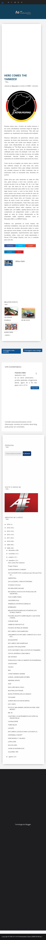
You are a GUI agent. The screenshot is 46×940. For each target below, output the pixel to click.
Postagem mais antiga (32, 350)
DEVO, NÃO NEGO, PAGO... (16, 687)
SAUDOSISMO (12, 664)
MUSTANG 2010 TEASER (15, 691)
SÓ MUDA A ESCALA (14, 585)
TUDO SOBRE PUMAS (15, 597)
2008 (8, 548)
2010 (8, 541)
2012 (8, 534)
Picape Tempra (13, 566)
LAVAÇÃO (11, 728)
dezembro (12, 550)
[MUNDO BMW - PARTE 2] (11, 326)
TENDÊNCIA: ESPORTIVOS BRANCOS (19, 604)
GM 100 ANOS (12, 657)
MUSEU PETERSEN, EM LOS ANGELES (19, 694)
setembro (12, 560)
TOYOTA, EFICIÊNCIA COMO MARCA (19, 653)
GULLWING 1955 (13, 752)
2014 (8, 528)
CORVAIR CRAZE (13, 621)
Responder (34, 388)
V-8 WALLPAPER (13, 721)
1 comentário (34, 86)
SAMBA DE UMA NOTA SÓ (16, 624)
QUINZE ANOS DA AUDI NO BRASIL (19, 701)
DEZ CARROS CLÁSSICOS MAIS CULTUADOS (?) (22, 732)
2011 (8, 538)
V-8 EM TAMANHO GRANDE (16, 674)
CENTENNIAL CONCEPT (15, 735)
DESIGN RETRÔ (13, 640)
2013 (8, 531)
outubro (11, 557)
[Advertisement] (23, 50)
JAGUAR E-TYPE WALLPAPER (16, 647)
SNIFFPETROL (12, 578)
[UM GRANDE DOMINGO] (11, 311)
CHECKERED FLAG (13, 600)
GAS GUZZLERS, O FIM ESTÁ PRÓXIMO (20, 581)
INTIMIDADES (12, 607)
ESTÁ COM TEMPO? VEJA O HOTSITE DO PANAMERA (24, 650)
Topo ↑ (41, 936)
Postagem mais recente (9, 351)
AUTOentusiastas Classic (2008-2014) (27, 937)
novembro (12, 554)
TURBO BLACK (12, 725)
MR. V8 (10, 713)
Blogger (28, 824)
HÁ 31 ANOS (12, 704)
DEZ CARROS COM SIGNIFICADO (18, 631)
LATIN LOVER (12, 742)
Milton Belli (15, 86)
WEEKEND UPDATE (14, 680)
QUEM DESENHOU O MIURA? (17, 569)
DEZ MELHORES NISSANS (16, 588)
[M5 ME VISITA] (28, 313)
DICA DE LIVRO (12, 745)
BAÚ (9, 670)
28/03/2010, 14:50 (20, 375)
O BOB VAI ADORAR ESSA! (16, 748)
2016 (8, 524)
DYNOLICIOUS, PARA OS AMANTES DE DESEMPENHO (24, 660)
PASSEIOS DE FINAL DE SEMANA (18, 628)
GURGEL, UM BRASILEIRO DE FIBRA (19, 677)
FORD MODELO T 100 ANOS (16, 738)
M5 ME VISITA (25, 320)
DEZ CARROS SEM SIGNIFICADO (18, 643)
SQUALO (10, 667)
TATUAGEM (11, 697)
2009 (8, 545)
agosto (11, 757)
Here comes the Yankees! (16, 563)
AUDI (9, 684)
